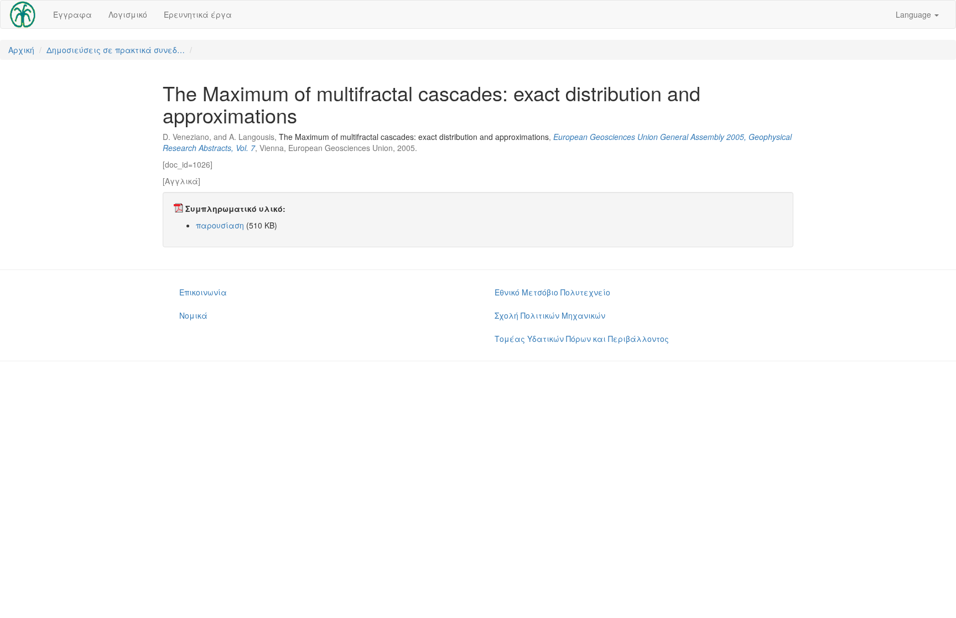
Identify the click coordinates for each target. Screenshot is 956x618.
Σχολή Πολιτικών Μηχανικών (550, 315)
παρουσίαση (220, 225)
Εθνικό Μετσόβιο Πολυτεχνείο (552, 292)
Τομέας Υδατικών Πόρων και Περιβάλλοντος (582, 338)
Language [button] (914, 14)
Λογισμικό (127, 14)
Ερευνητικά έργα (198, 14)
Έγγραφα (72, 14)
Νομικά (193, 315)
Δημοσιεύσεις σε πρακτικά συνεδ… (115, 49)
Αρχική (21, 49)
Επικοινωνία (203, 292)
